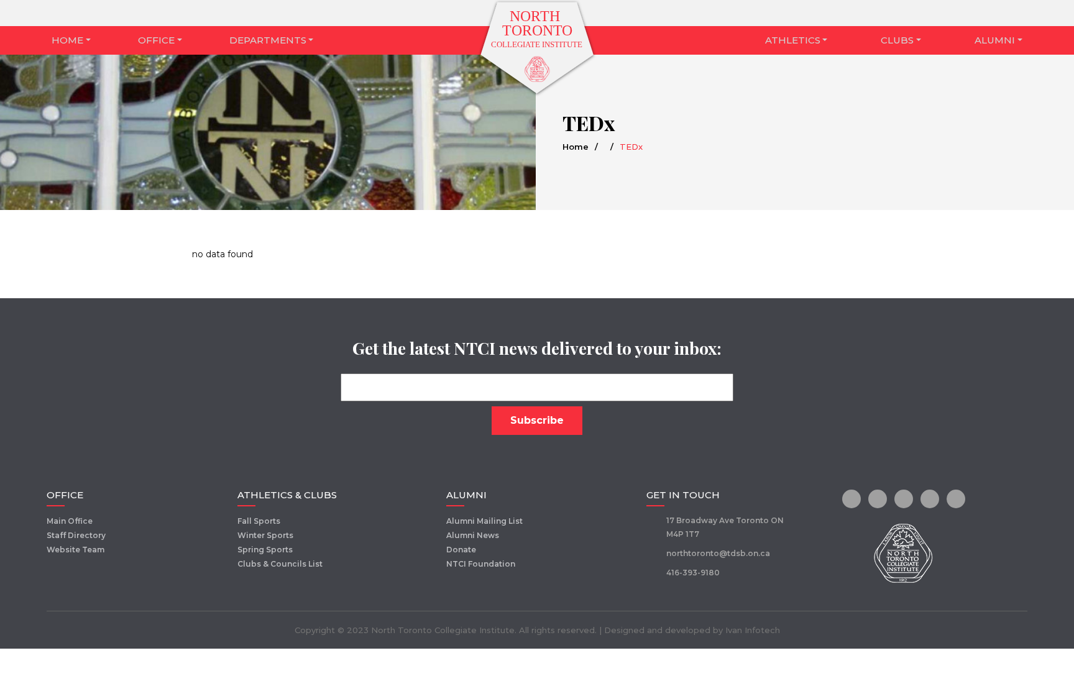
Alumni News (472, 535)
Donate (461, 549)
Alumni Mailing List (484, 521)
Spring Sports (265, 549)
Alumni (995, 40)
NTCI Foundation (480, 563)
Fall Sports (258, 521)
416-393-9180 (693, 572)
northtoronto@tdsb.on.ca (718, 553)
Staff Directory (76, 535)
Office (156, 40)
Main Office (70, 521)
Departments (267, 40)
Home (67, 40)
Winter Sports (265, 535)
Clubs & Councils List (280, 563)
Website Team (75, 549)
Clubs (897, 40)
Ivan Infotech (752, 630)
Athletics (792, 40)
